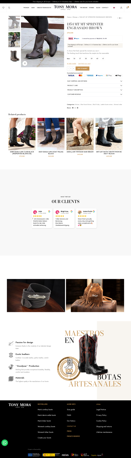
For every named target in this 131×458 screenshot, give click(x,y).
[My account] (121, 8)
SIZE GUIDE (72, 64)
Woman (75, 17)
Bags (95, 295)
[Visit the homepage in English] (65, 7)
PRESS (69, 431)
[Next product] (122, 18)
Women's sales (118, 104)
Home (69, 17)
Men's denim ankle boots (47, 415)
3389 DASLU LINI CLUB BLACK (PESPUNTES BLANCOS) (22, 153)
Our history (71, 421)
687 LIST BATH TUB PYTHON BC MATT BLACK (109, 153)
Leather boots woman (107, 104)
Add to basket (82, 68)
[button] (32, 218)
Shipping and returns (104, 426)
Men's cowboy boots (45, 409)
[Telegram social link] (77, 108)
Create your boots (44, 438)
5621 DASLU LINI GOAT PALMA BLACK (51, 153)
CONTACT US (71, 426)
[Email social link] (73, 108)
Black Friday (96, 104)
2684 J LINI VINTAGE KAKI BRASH (80, 152)
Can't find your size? (84, 64)
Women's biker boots (45, 432)
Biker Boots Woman (86, 104)
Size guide (71, 409)
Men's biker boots (44, 421)
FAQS (69, 415)
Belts (36, 295)
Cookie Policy (101, 421)
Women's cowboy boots (46, 426)
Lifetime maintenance (104, 432)
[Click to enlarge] (24, 63)
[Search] (9, 8)
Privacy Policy (101, 415)
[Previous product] (118, 18)
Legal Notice (101, 409)
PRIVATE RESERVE (73, 436)
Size (68, 59)
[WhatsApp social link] (75, 108)
